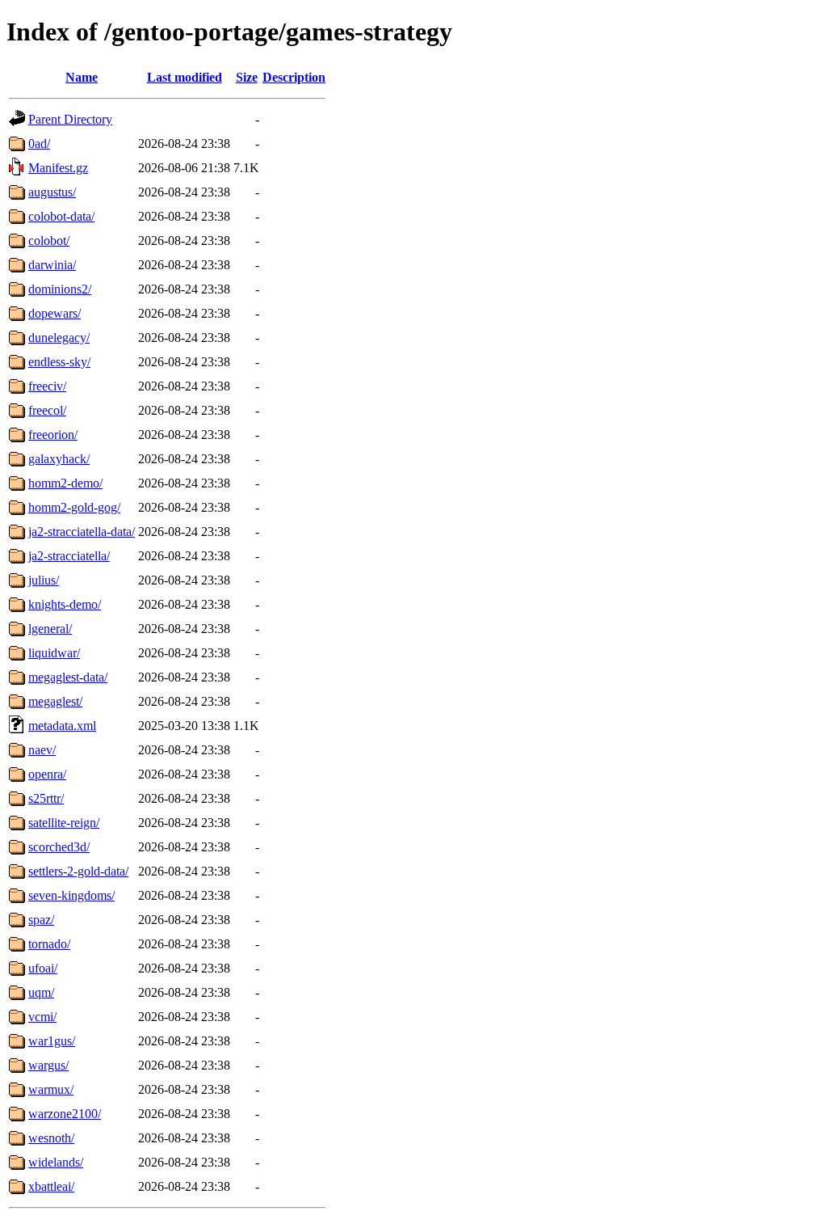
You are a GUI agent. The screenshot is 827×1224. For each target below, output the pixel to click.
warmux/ (50, 1089)
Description (293, 77)
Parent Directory (70, 119)
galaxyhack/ (59, 459)
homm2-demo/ (65, 483)
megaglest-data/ (67, 677)
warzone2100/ (64, 1114)
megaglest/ (55, 701)
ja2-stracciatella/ (69, 556)
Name (81, 77)
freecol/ (47, 410)
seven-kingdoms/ (71, 895)
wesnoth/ (51, 1138)
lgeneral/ (50, 628)
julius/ (43, 580)
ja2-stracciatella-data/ (81, 531)
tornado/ (49, 944)
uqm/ (41, 992)
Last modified (184, 77)
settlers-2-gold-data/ (78, 871)
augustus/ (52, 192)
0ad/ (39, 143)
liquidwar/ (54, 653)
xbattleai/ (51, 1186)
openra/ (47, 774)
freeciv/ (47, 386)
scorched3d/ (59, 847)
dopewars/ (54, 313)
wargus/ (48, 1065)
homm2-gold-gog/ (74, 507)
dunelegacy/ (59, 337)
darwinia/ (52, 265)
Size (247, 77)
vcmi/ (42, 1017)
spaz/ (41, 919)
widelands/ (55, 1162)
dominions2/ (59, 289)
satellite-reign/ (63, 822)
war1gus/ (51, 1041)
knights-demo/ (64, 604)
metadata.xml (62, 725)
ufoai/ (42, 968)
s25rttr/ (46, 798)
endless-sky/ (59, 362)
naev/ (42, 750)
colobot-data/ (61, 216)
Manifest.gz (58, 168)
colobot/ (48, 240)
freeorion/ (53, 434)
